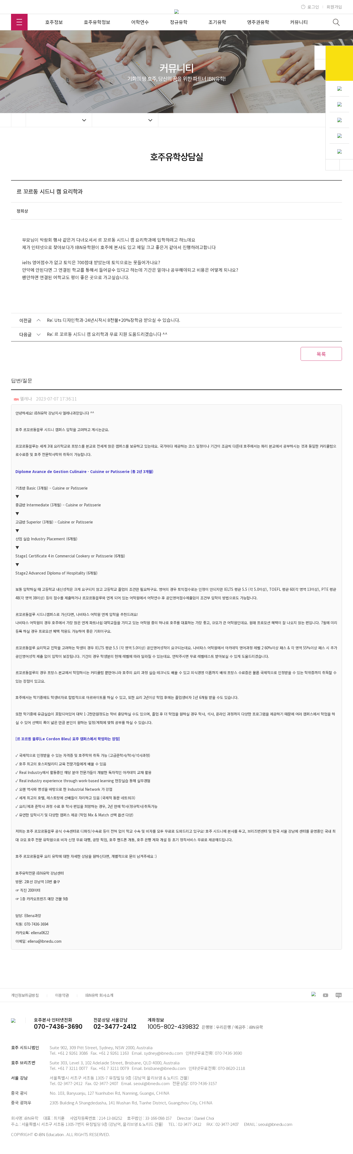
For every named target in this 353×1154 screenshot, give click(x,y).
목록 (321, 353)
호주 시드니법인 (25, 1047)
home (18, 120)
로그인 (313, 6)
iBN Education (51, 1134)
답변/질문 (21, 380)
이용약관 (62, 995)
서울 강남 (19, 1078)
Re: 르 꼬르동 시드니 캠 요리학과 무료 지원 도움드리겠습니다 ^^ (107, 334)
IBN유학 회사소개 (99, 995)
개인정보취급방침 (25, 995)
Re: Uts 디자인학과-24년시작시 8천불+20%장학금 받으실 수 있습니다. (113, 320)
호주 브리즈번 (23, 1062)
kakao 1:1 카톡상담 (339, 63)
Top (332, 164)
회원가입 (334, 6)
